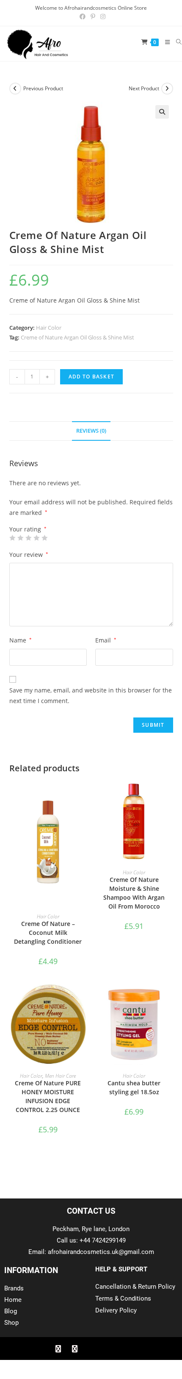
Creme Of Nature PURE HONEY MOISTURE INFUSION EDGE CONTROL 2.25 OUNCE (48, 1096)
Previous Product (43, 88)
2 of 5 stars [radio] (20, 538)
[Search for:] (176, 42)
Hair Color (48, 327)
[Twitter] (74, 1348)
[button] (162, 112)
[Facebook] (58, 1348)
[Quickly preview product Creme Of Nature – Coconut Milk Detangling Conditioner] (84, 795)
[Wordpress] (107, 1348)
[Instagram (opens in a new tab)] (101, 16)
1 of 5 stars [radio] (12, 538)
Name (20, 640)
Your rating (28, 529)
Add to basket (92, 376)
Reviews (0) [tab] (91, 430)
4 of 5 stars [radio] (36, 538)
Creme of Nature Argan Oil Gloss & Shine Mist (77, 337)
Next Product (144, 88)
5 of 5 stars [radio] (44, 538)
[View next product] (167, 89)
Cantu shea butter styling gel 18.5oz (134, 1087)
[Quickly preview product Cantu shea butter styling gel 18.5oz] (170, 998)
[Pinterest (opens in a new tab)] (93, 16)
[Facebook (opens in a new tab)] (82, 16)
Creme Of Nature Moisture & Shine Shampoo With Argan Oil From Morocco (134, 893)
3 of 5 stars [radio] (28, 538)
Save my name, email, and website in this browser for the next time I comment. (90, 695)
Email (105, 640)
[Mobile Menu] (164, 42)
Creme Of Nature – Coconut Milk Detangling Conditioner (48, 932)
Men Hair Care (60, 1075)
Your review (28, 554)
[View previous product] (15, 89)
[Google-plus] (91, 1348)
